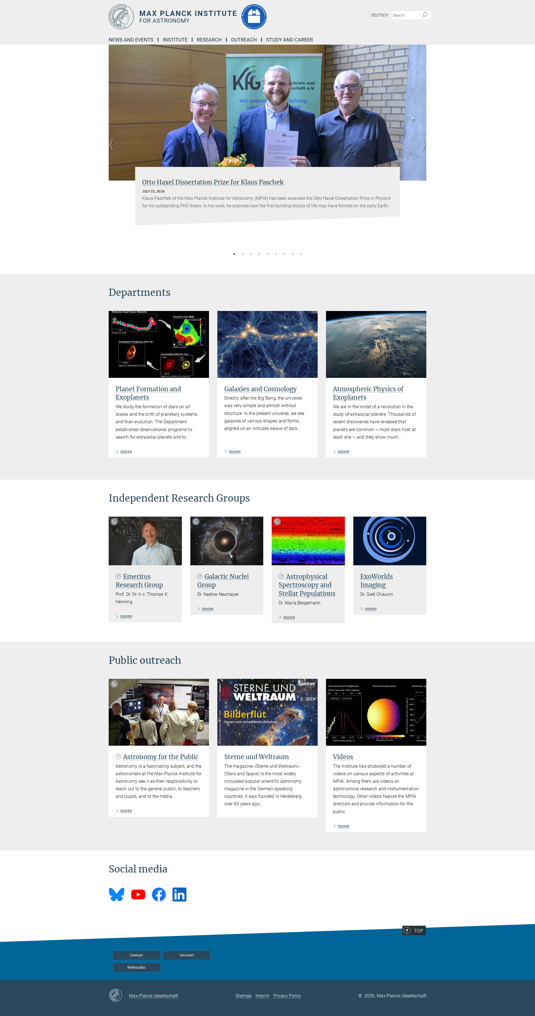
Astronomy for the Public (160, 757)
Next (422, 151)
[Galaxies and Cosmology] (267, 344)
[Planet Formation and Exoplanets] (159, 344)
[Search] (425, 15)
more (126, 451)
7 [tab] (284, 254)
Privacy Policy (287, 995)
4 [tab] (259, 254)
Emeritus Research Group (139, 581)
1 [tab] (234, 254)
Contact (136, 955)
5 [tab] (267, 254)
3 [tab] (251, 254)
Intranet (187, 955)
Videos (343, 757)
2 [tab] (242, 254)
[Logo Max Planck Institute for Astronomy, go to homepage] (213, 16)
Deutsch (379, 15)
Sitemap (243, 995)
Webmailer (136, 967)
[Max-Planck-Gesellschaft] (119, 995)
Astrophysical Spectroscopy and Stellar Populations (307, 585)
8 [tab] (292, 254)
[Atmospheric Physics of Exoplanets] (376, 344)
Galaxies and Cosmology (260, 389)
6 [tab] (276, 254)
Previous (113, 151)
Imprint (262, 995)
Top (418, 931)
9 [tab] (301, 254)
